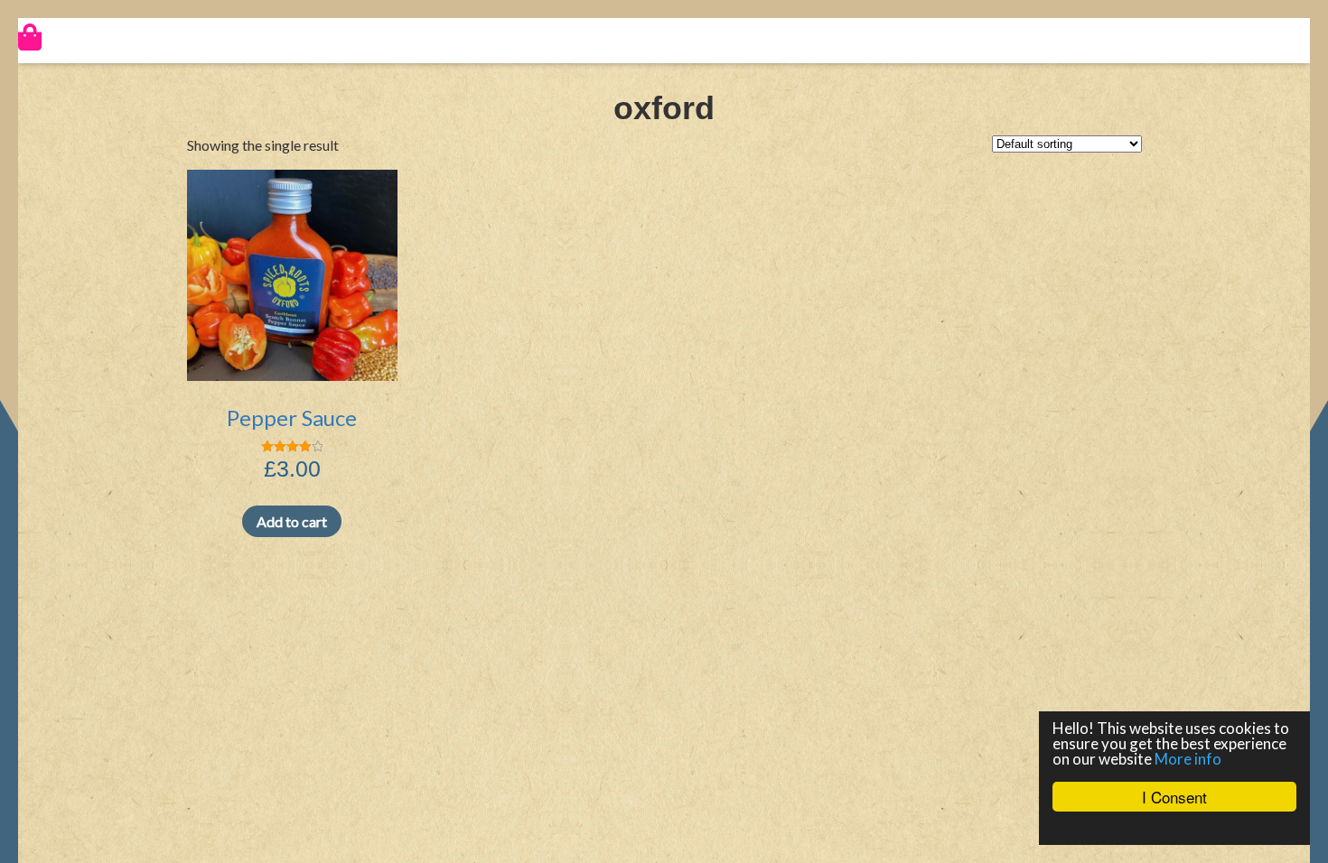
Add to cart (292, 521)
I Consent (1174, 796)
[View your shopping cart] (664, 37)
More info (1188, 758)
